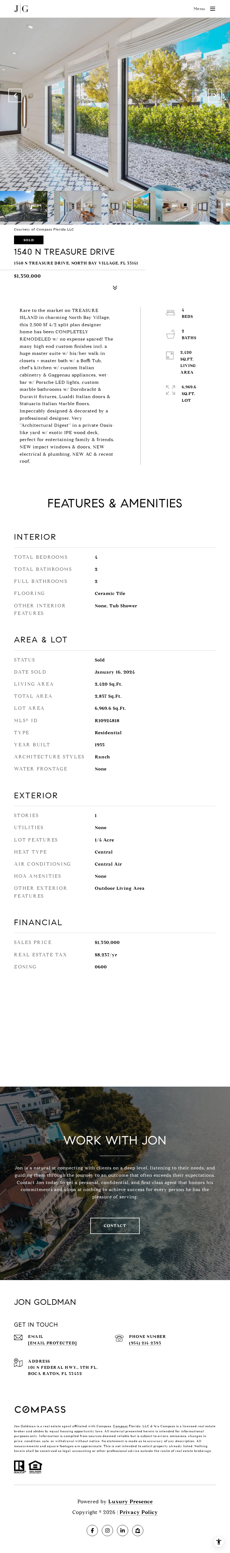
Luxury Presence (130, 1502)
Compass (120, 1426)
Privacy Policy (138, 1512)
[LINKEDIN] (122, 1530)
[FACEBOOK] (92, 1530)
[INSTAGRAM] (107, 1530)
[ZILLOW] (137, 1530)
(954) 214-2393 (145, 1343)
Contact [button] (115, 1225)
